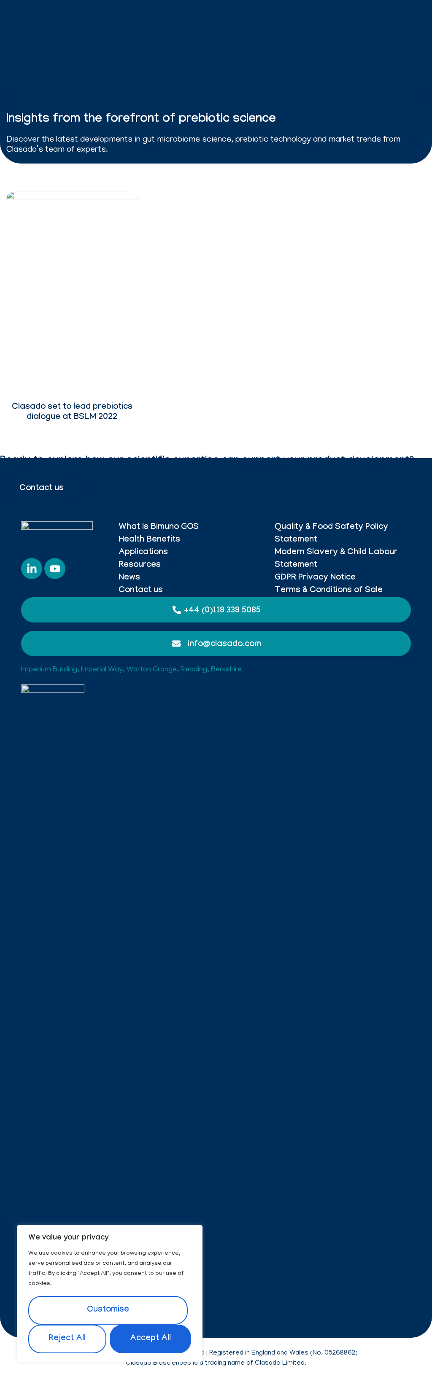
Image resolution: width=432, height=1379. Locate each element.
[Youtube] (54, 568)
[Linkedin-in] (31, 568)
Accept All (150, 1339)
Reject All (67, 1339)
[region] (109, 1293)
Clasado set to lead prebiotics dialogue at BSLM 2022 (72, 412)
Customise (108, 1310)
